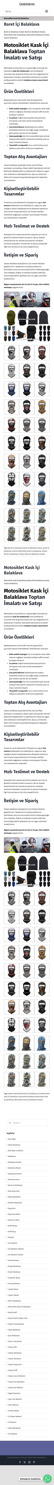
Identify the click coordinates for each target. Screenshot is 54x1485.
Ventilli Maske (13, 1411)
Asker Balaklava (14, 1145)
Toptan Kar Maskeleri (16, 1382)
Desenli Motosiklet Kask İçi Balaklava (22, 1094)
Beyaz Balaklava (14, 1197)
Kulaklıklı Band (14, 1278)
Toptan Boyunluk (14, 1364)
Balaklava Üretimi (15, 1174)
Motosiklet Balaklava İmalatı (38, 35)
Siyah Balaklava (14, 1330)
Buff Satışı (12, 1232)
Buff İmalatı (12, 1226)
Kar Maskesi (12, 1243)
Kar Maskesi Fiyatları (16, 1249)
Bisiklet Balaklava (15, 1203)
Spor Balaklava (14, 1336)
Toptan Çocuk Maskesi (16, 1376)
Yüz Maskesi (12, 1434)
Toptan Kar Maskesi (15, 1388)
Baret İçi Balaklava (21, 24)
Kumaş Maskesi (14, 1284)
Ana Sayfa (11, 1139)
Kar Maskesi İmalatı (15, 1255)
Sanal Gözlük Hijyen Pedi (18, 1318)
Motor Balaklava (14, 1301)
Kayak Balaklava (14, 1266)
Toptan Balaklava (14, 1353)
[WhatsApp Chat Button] (47, 1478)
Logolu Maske (13, 1295)
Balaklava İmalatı (14, 1162)
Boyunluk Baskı (14, 1214)
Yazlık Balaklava (14, 1428)
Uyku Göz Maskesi (15, 1399)
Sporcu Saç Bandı (15, 1341)
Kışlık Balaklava (14, 1272)
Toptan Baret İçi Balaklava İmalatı (32, 554)
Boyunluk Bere (14, 1220)
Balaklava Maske (14, 1168)
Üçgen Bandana (14, 1393)
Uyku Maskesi (13, 1405)
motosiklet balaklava (26, 1097)
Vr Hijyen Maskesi (15, 1416)
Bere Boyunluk (14, 1191)
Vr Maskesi (12, 1422)
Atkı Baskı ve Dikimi (15, 1151)
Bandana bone (14, 1179)
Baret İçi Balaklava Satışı (32, 548)
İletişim (11, 1237)
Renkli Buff (12, 1312)
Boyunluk (12, 1208)
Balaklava (12, 1156)
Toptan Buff (12, 1370)
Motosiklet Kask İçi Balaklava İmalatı (28, 1100)
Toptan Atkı (12, 1347)
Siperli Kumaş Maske (16, 1324)
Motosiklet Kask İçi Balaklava (15, 35)
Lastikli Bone (13, 1289)
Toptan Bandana (14, 1359)
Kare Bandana (13, 1260)
